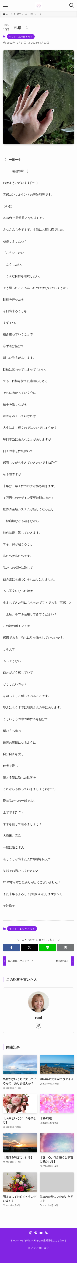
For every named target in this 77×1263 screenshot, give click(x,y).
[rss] (46, 1233)
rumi (38, 1017)
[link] (38, 1025)
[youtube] (41, 1233)
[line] (36, 1233)
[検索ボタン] (71, 5)
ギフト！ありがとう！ (21, 36)
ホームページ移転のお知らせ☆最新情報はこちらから (38, 1240)
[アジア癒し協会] (38, 5)
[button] (11, 947)
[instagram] (31, 1233)
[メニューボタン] (5, 5)
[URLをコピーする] (65, 947)
